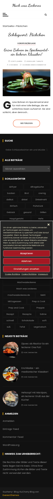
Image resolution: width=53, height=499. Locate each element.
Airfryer (13, 186)
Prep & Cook (38, 301)
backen (11, 193)
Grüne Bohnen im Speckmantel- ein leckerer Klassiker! (26, 52)
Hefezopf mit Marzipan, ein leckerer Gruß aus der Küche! (35, 396)
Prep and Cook (16, 307)
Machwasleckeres (26, 282)
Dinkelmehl (41, 199)
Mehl (43, 294)
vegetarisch (40, 326)
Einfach (14, 205)
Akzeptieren (26, 253)
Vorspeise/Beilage (26, 43)
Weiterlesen (26, 123)
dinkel (24, 199)
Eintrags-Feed (11, 429)
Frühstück (38, 205)
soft (44, 320)
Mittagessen (14, 301)
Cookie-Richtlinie (12, 274)
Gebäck (11, 212)
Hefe (40, 218)
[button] (48, 224)
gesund (27, 212)
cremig (42, 193)
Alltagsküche (37, 186)
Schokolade (28, 320)
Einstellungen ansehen (26, 268)
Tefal (22, 326)
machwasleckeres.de (19, 294)
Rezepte (27, 314)
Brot (27, 193)
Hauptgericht (17, 218)
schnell (10, 320)
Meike (15, 65)
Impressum (43, 274)
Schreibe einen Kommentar (34, 65)
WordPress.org (11, 445)
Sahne (43, 314)
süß (9, 326)
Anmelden (8, 421)
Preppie (40, 307)
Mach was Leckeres (26, 5)
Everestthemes (11, 495)
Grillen (43, 212)
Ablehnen (26, 261)
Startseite (8, 26)
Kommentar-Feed (13, 437)
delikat (9, 199)
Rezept (10, 314)
